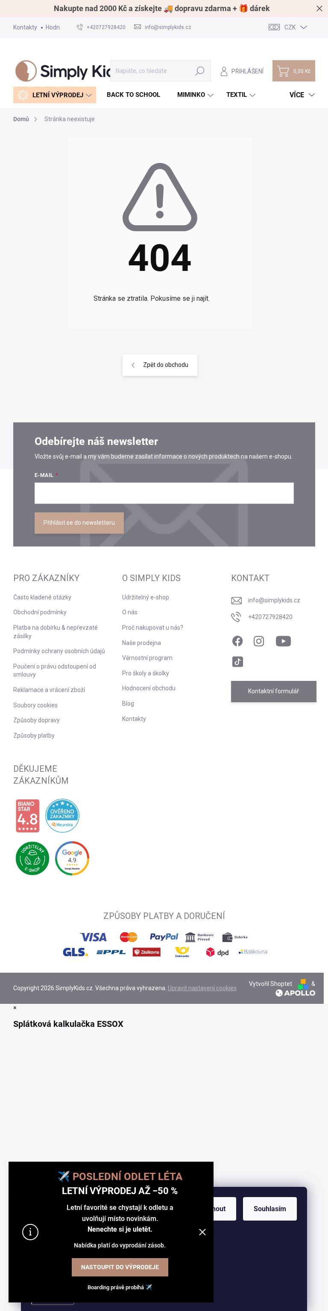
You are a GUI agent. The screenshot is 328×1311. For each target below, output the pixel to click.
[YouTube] (283, 639)
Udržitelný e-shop (145, 597)
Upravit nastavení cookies (202, 988)
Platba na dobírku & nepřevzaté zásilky (55, 632)
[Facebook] (237, 639)
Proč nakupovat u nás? (152, 627)
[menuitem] (54, 95)
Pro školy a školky (145, 673)
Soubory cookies (35, 705)
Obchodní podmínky (40, 612)
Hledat (199, 70)
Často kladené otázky (42, 597)
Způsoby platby (34, 735)
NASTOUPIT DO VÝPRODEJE (120, 1267)
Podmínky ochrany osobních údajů (59, 651)
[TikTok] (237, 660)
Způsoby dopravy (36, 720)
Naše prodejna (141, 643)
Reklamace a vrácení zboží (49, 689)
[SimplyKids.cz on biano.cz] (27, 816)
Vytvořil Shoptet (270, 983)
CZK (290, 27)
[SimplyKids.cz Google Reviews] (72, 858)
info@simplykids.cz (274, 600)
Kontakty (25, 27)
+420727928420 (270, 616)
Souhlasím (270, 1209)
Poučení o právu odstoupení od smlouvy (54, 670)
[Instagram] (258, 639)
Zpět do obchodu (165, 364)
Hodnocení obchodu (149, 688)
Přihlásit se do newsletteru (79, 522)
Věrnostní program (147, 657)
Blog (128, 703)
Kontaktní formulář (273, 691)
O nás (130, 612)
